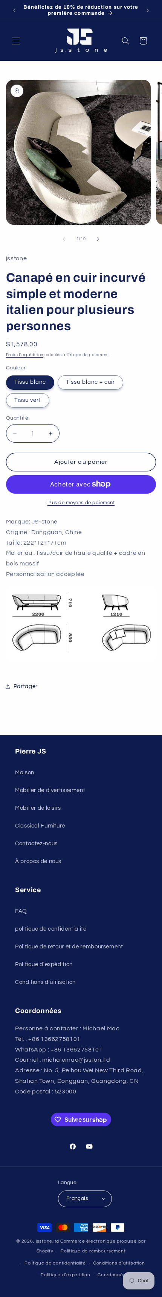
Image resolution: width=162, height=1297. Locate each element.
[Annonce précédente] (14, 10)
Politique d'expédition (44, 964)
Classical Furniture (40, 826)
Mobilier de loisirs (38, 808)
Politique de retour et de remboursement (69, 947)
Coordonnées (113, 1275)
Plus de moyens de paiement (81, 502)
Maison (24, 772)
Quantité (17, 418)
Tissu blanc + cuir (90, 382)
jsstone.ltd (47, 1241)
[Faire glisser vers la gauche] (64, 239)
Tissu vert (27, 400)
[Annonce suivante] (147, 10)
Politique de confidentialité (55, 1263)
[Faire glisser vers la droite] (98, 239)
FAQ (21, 911)
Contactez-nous (36, 843)
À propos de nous (38, 861)
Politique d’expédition (65, 1275)
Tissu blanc (30, 382)
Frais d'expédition (24, 355)
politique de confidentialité (51, 929)
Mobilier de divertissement (50, 790)
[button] (15, 40)
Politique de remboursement (93, 1251)
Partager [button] (26, 686)
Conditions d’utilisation (119, 1263)
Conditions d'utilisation (45, 982)
